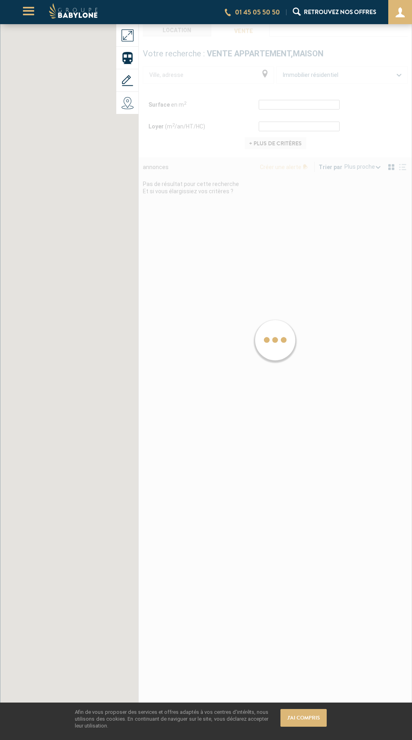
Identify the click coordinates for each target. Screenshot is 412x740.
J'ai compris (303, 717)
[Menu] (28, 12)
